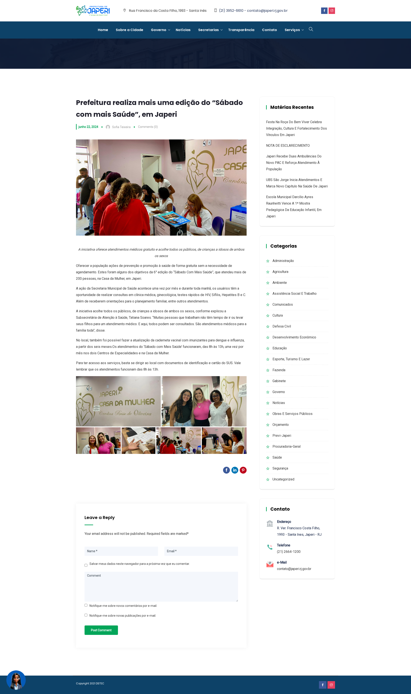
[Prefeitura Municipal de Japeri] (93, 11)
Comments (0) (148, 127)
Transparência (241, 29)
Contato (269, 29)
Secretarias (208, 29)
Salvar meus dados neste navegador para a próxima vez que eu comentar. (139, 563)
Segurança (280, 468)
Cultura (278, 315)
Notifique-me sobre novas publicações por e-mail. (122, 615)
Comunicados (283, 304)
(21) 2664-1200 (289, 552)
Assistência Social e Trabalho (295, 294)
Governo (158, 29)
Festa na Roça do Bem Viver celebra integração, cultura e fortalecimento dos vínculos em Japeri (296, 128)
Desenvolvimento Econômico (294, 337)
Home (103, 29)
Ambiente (280, 283)
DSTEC (100, 683)
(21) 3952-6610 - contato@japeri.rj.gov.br (253, 10)
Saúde (277, 457)
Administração (283, 261)
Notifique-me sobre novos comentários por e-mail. (123, 605)
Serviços (292, 29)
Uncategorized (283, 479)
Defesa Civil (282, 326)
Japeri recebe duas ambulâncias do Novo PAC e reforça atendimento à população (294, 162)
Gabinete (279, 381)
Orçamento (281, 425)
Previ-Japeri (282, 436)
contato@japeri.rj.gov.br (294, 569)
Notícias (183, 29)
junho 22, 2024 (88, 127)
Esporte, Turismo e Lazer (291, 359)
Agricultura (280, 272)
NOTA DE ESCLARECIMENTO (288, 146)
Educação (280, 348)
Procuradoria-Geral (287, 446)
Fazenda (279, 370)
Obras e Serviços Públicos (293, 414)
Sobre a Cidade (129, 29)
